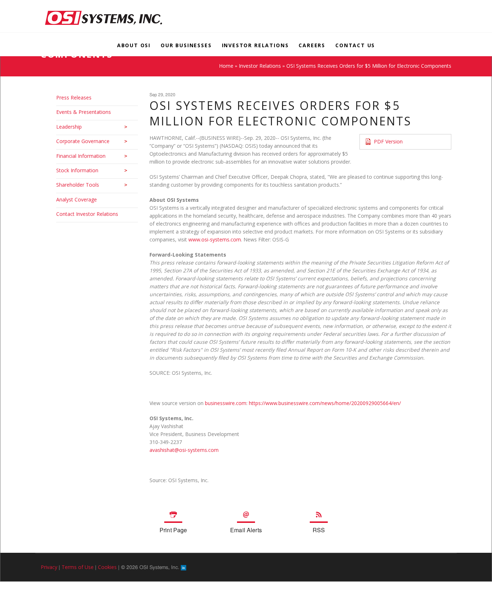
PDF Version (388, 141)
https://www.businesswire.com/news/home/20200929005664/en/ (325, 403)
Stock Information (77, 170)
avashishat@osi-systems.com (184, 449)
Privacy (49, 567)
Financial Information (81, 155)
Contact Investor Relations (87, 213)
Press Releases (73, 97)
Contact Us (356, 45)
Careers (312, 45)
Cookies (107, 567)
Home (226, 65)
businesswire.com (225, 403)
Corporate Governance (82, 141)
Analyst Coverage (76, 199)
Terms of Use (78, 567)
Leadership (69, 126)
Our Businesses (185, 45)
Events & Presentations (83, 111)
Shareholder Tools (77, 184)
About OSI (133, 45)
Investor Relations (255, 45)
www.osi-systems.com (214, 239)
